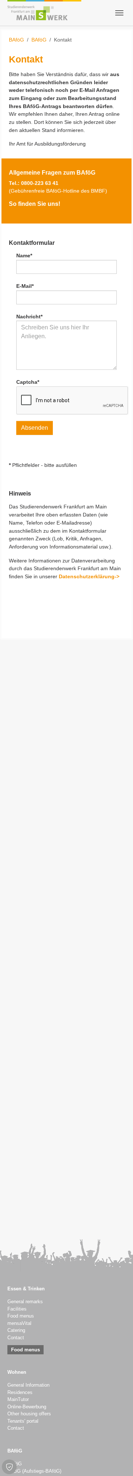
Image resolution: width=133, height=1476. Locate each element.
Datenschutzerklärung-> (89, 576)
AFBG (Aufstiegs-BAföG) (34, 1471)
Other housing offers (29, 1413)
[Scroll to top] (118, 1461)
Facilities (17, 1309)
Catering (16, 1330)
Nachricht (29, 316)
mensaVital (19, 1323)
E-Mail (25, 286)
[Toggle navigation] (119, 13)
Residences (20, 1392)
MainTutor (18, 1399)
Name (24, 255)
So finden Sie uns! (34, 203)
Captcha (27, 382)
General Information (28, 1385)
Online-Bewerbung (26, 1406)
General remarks (25, 1301)
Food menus (20, 1316)
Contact (15, 1337)
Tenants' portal (22, 1421)
